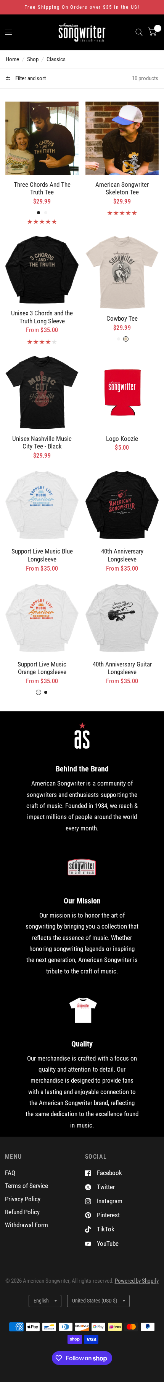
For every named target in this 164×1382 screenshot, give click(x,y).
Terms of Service (26, 1186)
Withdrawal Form (26, 1225)
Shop (33, 59)
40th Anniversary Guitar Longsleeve (122, 668)
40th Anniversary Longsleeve (122, 555)
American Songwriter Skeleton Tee (122, 188)
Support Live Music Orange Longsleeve (42, 668)
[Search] (139, 32)
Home (12, 59)
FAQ (10, 1173)
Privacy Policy (22, 1199)
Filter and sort (30, 78)
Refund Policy (22, 1212)
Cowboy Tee (122, 318)
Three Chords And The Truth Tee (42, 188)
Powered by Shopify (137, 1280)
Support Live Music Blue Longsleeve (42, 555)
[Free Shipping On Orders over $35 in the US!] (82, 7)
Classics (56, 59)
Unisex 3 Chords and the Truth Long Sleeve (42, 317)
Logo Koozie (122, 438)
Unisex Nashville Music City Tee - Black (42, 442)
